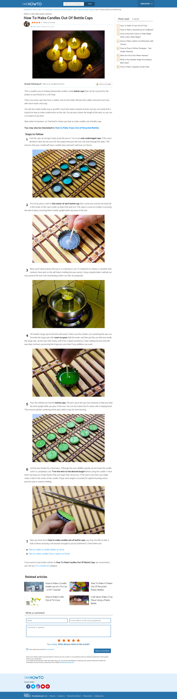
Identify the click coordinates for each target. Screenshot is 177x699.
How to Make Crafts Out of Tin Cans (55, 598)
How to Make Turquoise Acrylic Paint (134, 67)
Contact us (61, 696)
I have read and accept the (41, 649)
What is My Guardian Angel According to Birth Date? (136, 61)
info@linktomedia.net (66, 662)
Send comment (102, 651)
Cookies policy (99, 696)
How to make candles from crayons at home (49, 554)
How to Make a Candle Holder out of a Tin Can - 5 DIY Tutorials (56, 587)
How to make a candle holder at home (46, 550)
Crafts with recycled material (63, 9)
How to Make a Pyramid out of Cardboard (136, 29)
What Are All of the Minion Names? (134, 55)
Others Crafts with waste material (83, 9)
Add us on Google (105, 84)
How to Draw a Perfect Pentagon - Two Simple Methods (135, 50)
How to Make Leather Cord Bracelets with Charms (136, 42)
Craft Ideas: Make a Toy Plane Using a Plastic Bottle (102, 600)
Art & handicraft (47, 9)
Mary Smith (36, 26)
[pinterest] (48, 686)
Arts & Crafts (37, 9)
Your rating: (52, 644)
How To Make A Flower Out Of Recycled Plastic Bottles (101, 587)
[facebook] (28, 686)
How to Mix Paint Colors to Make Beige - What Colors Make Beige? (136, 35)
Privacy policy (87, 696)
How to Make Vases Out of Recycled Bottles (77, 128)
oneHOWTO (28, 9)
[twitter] (33, 686)
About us (52, 696)
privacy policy (49, 649)
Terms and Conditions (74, 696)
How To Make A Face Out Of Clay (133, 25)
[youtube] (43, 686)
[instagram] (38, 686)
